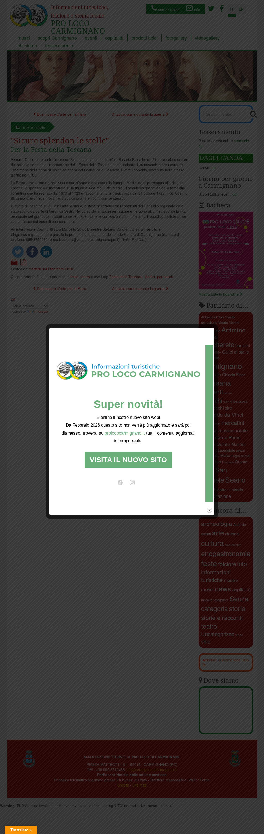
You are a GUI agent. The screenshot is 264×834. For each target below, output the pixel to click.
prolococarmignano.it (125, 433)
